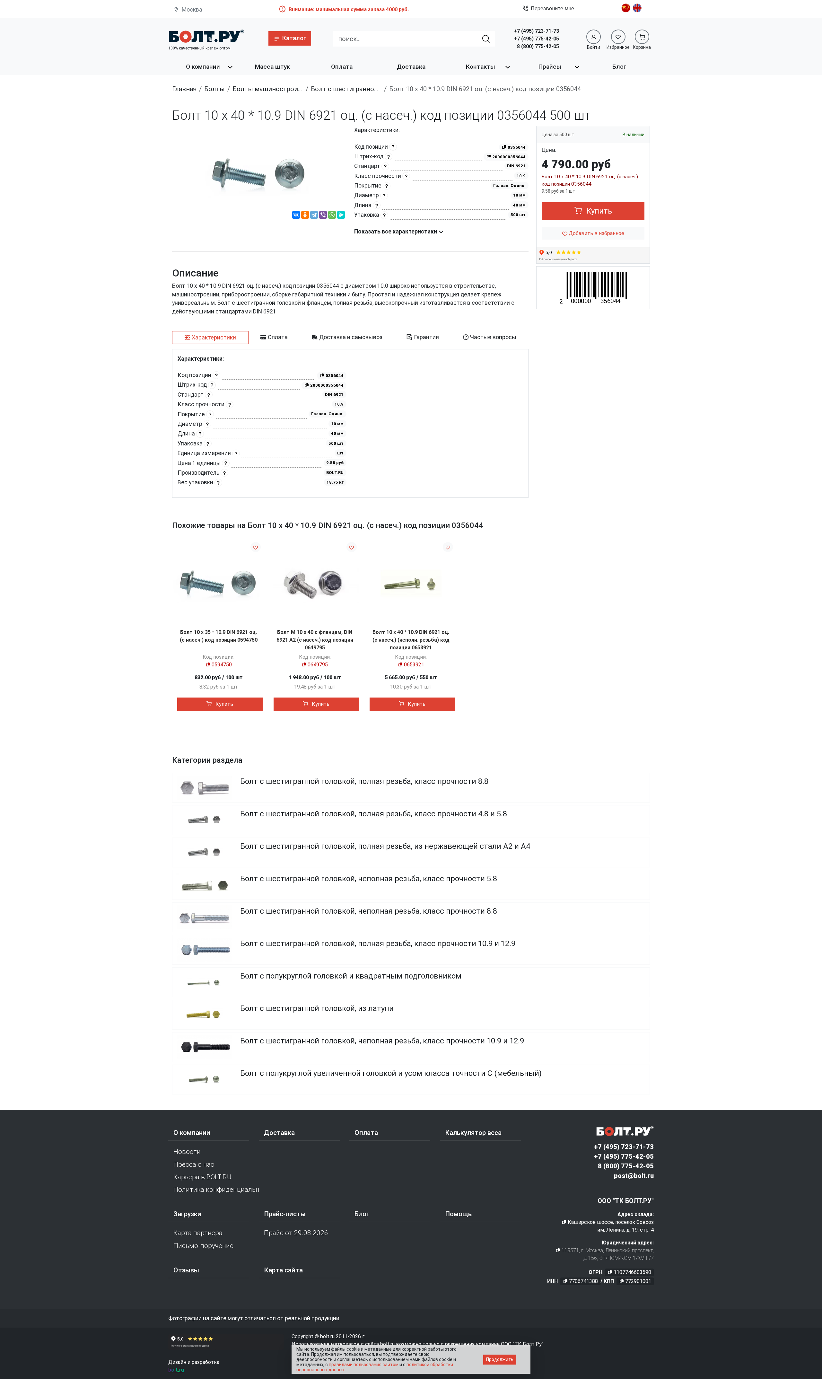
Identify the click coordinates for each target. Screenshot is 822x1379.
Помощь (458, 1214)
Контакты (480, 66)
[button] (289, 38)
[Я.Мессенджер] (341, 216)
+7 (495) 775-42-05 (536, 39)
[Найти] (487, 39)
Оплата (342, 66)
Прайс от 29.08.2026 (296, 1233)
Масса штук (272, 66)
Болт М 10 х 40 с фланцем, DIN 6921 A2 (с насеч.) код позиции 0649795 (314, 640)
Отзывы (186, 1270)
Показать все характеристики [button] (396, 231)
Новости (187, 1151)
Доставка (411, 66)
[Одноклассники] (305, 216)
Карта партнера (198, 1233)
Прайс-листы (285, 1214)
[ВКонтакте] (296, 216)
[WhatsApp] (332, 216)
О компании (203, 66)
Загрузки (187, 1214)
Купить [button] (598, 210)
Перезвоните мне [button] (552, 8)
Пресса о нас (193, 1164)
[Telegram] (314, 216)
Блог (619, 66)
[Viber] (323, 216)
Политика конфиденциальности (216, 1189)
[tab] (210, 337)
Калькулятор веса (473, 1133)
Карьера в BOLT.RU (202, 1177)
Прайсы (549, 66)
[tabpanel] (350, 423)
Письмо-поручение (203, 1246)
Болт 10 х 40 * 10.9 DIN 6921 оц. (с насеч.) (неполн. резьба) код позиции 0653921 (411, 640)
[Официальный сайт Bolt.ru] (206, 36)
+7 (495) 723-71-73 (536, 31)
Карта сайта (283, 1270)
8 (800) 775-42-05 (538, 46)
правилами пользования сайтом (363, 1364)
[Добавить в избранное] (255, 547)
